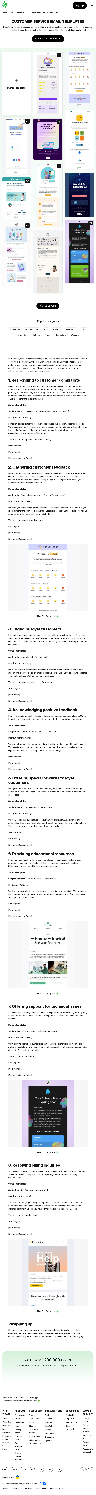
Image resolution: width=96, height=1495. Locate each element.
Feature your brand (5, 1446)
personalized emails (65, 635)
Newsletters (22, 335)
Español (48, 1426)
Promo (47, 335)
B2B (46, 329)
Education (33, 1422)
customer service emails (32, 389)
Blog (31, 1415)
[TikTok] (41, 1469)
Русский (48, 1440)
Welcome (75, 335)
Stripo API (70, 1419)
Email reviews (34, 1436)
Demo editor (20, 1415)
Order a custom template (18, 1456)
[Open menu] (92, 5)
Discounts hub (35, 1444)
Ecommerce (71, 329)
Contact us (6, 1422)
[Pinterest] (59, 1469)
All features (19, 1422)
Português (49, 1433)
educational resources (48, 860)
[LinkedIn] (14, 1469)
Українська (50, 1437)
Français (48, 1422)
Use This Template (46, 616)
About (4, 1418)
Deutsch (48, 1419)
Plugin (17, 1419)
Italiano (48, 1430)
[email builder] (4, 5)
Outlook (36, 335)
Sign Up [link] (80, 5)
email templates (75, 368)
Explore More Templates (48, 38)
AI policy (86, 1432)
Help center (34, 1419)
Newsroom (6, 1425)
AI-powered (15, 329)
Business (57, 329)
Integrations (19, 1426)
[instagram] (32, 1469)
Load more (50, 306)
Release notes (72, 1422)
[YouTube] (50, 1469)
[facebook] (5, 1469)
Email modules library (18, 1446)
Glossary (32, 1426)
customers (13, 362)
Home (5, 12)
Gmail (84, 329)
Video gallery (34, 1440)
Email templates (18, 12)
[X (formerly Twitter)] (23, 1469)
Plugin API (70, 1415)
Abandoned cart (32, 329)
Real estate (61, 335)
